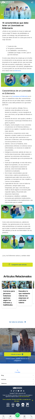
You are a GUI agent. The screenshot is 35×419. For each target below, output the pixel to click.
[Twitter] (21, 391)
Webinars (4, 383)
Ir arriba (17, 372)
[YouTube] (18, 391)
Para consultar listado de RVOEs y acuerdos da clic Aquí (17, 400)
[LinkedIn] (23, 391)
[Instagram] (11, 391)
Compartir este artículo (19, 264)
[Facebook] (16, 391)
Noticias (3, 379)
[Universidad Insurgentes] (17, 388)
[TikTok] (13, 391)
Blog (2, 375)
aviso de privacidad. (24, 396)
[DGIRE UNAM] (23, 405)
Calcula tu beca (16, 354)
